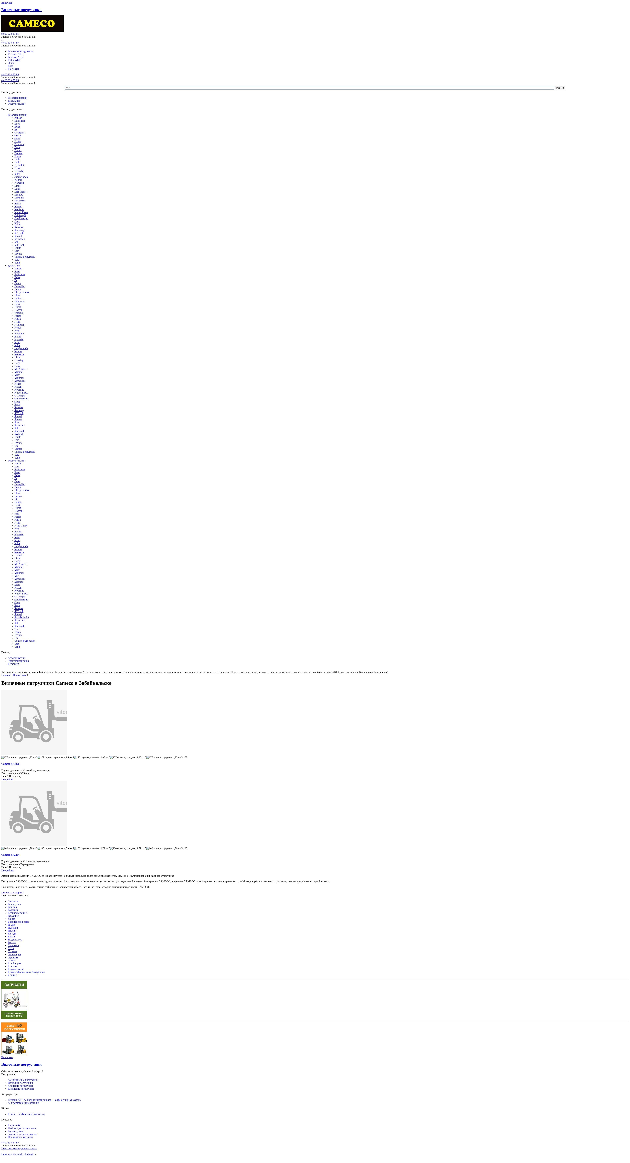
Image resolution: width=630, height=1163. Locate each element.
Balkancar (19, 120)
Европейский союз (18, 921)
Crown (18, 496)
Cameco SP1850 (10, 763)
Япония (12, 975)
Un (16, 445)
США (11, 948)
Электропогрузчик (18, 660)
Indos (17, 174)
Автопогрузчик (16, 658)
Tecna (17, 632)
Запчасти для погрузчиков (22, 1134)
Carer (17, 481)
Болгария (13, 910)
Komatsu (19, 182)
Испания (13, 927)
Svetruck (19, 434)
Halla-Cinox (20, 525)
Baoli (17, 123)
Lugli (17, 188)
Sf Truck (18, 233)
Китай (11, 936)
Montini (18, 581)
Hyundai (18, 171)
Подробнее (7, 779)
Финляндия (14, 954)
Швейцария (14, 963)
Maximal (19, 197)
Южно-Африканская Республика (26, 972)
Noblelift (19, 209)
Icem (17, 537)
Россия (12, 942)
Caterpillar (19, 132)
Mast (17, 374)
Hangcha (19, 324)
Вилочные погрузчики (20, 51)
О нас (11, 63)
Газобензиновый (17, 97)
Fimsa (17, 156)
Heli (16, 162)
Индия (11, 924)
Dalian (17, 141)
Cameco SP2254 (10, 854)
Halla (17, 159)
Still (16, 242)
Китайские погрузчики (21, 1088)
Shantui (18, 419)
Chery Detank (21, 292)
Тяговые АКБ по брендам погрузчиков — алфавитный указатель (44, 1099)
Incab (17, 342)
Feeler (17, 315)
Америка (13, 901)
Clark (17, 138)
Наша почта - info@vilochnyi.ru (18, 1154)
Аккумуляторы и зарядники (23, 1102)
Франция (13, 957)
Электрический (16, 103)
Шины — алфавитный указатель (26, 1114)
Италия (12, 930)
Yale (16, 259)
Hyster (17, 168)
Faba (17, 513)
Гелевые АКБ (15, 57)
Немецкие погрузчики (20, 1082)
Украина (12, 951)
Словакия (13, 945)
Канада (12, 933)
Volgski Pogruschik (24, 256)
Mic (16, 575)
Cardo (17, 283)
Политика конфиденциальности (19, 1148)
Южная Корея (15, 969)
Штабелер (13, 663)
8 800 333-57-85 (10, 33)
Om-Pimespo (21, 218)
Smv (16, 422)
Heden (17, 327)
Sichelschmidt (21, 617)
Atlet (17, 466)
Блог (10, 66)
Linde (17, 185)
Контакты (13, 68)
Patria (17, 224)
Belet (17, 126)
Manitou (18, 194)
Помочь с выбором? (12, 892)
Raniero (18, 227)
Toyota (18, 253)
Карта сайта (14, 1125)
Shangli (18, 236)
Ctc (16, 499)
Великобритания (17, 912)
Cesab (17, 135)
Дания (11, 918)
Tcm (16, 250)
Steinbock (19, 239)
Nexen (17, 203)
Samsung (19, 230)
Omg (17, 221)
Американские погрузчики (23, 1079)
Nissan (17, 206)
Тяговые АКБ (15, 54)
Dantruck (19, 144)
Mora (17, 584)
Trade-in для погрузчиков (22, 1128)
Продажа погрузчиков (20, 1137)
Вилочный (7, 2)
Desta (17, 147)
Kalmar (18, 179)
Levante (18, 555)
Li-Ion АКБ (14, 60)
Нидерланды (15, 939)
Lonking (18, 360)
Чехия (11, 960)
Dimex (17, 150)
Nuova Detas (21, 212)
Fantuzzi (18, 312)
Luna (17, 366)
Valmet (18, 448)
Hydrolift (19, 165)
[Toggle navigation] (2, 40)
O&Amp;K (20, 215)
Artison (18, 117)
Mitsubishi (19, 200)
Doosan (18, 153)
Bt (15, 129)
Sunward (19, 244)
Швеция (12, 966)
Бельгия (12, 907)
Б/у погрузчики (16, 1131)
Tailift (17, 247)
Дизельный (14, 100)
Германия (13, 915)
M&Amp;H (20, 191)
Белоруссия (14, 904)
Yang (17, 262)
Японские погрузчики (20, 1085)
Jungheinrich (21, 177)
